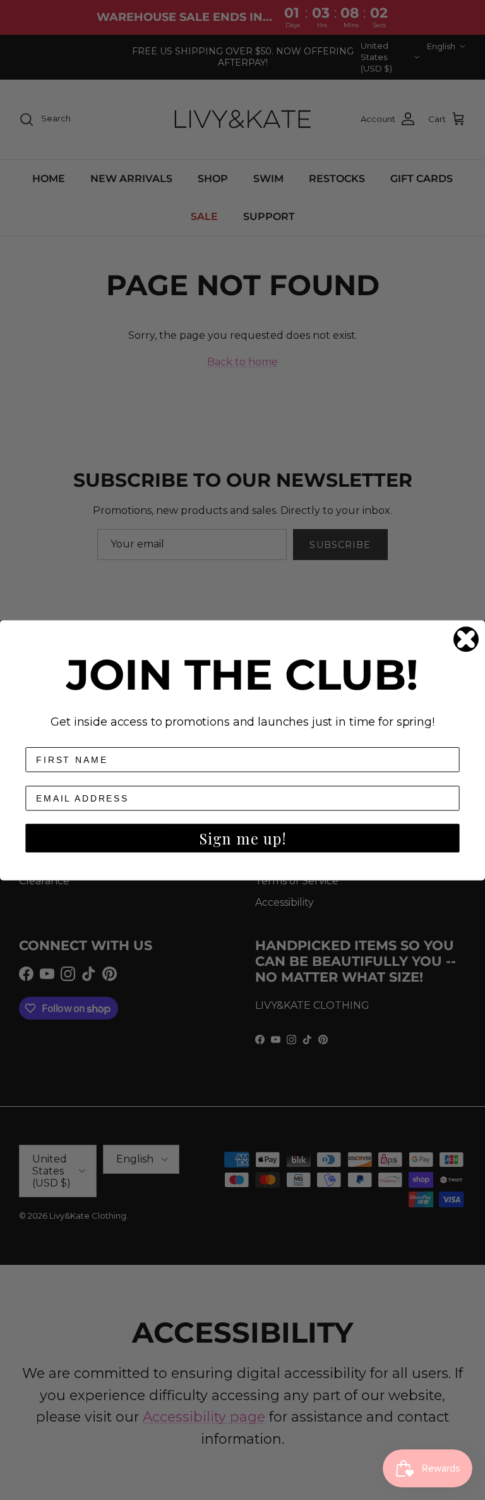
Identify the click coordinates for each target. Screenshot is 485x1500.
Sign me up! (243, 838)
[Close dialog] (466, 639)
